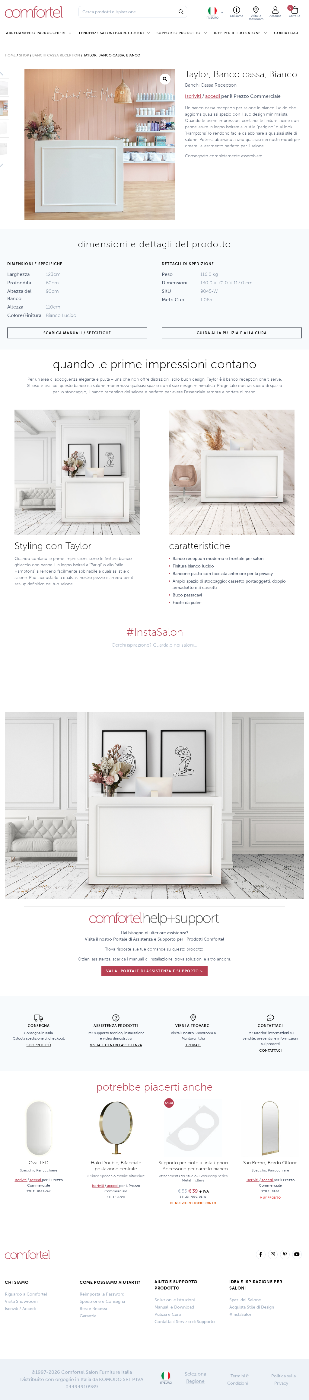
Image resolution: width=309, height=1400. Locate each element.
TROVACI (193, 1045)
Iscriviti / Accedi (20, 1308)
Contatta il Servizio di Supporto (184, 1321)
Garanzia (88, 1315)
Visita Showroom (21, 1301)
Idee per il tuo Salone (237, 33)
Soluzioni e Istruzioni (174, 1300)
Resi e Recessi (93, 1308)
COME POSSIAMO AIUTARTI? (110, 1282)
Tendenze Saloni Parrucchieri (111, 33)
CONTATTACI (270, 1050)
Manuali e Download (174, 1307)
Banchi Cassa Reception (56, 55)
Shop (24, 55)
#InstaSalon (240, 1314)
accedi (213, 96)
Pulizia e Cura (167, 1314)
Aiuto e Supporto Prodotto (175, 1285)
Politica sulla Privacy (283, 1379)
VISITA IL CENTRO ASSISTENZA (116, 1045)
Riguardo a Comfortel (26, 1294)
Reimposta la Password (102, 1294)
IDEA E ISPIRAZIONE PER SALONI (255, 1285)
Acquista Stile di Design (251, 1307)
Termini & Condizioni (238, 1379)
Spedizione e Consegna (102, 1301)
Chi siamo (16, 1282)
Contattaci (286, 33)
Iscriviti (193, 96)
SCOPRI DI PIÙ (39, 1045)
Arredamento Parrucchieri (35, 33)
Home (10, 55)
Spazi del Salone (245, 1300)
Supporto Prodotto (179, 33)
